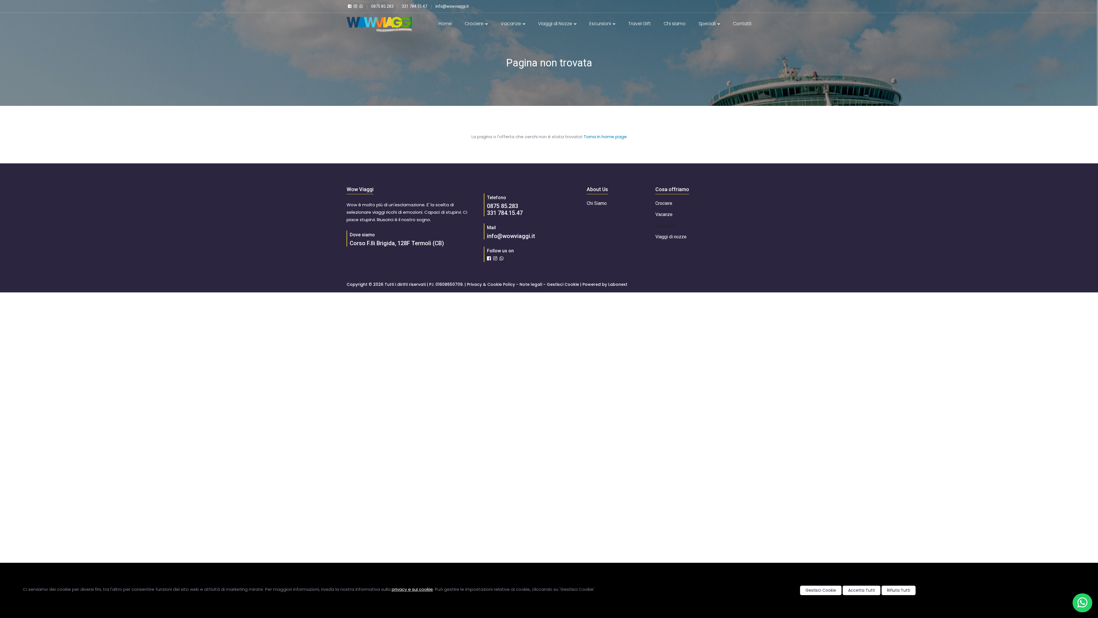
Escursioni (600, 23)
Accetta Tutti (861, 590)
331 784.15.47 (505, 212)
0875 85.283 (502, 206)
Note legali (531, 284)
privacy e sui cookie (412, 589)
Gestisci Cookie (820, 590)
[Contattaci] (1082, 602)
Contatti (742, 23)
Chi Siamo (597, 203)
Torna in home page (605, 137)
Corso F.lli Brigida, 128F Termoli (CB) (397, 243)
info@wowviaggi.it (511, 236)
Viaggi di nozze (671, 236)
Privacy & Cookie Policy (491, 284)
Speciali (708, 23)
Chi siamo (675, 23)
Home (445, 23)
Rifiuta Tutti (898, 590)
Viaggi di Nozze (555, 23)
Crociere (475, 23)
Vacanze (511, 23)
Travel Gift (639, 23)
